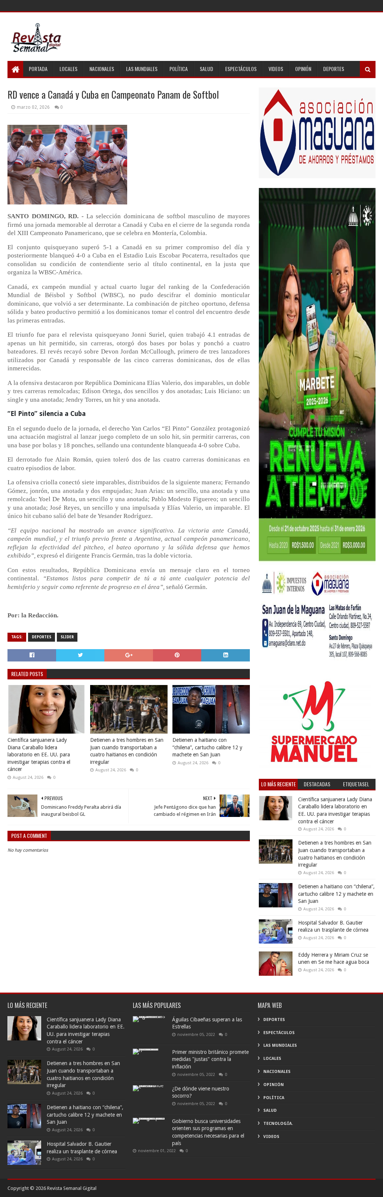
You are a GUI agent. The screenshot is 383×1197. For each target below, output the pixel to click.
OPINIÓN (303, 69)
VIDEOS (276, 69)
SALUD (206, 69)
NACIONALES (101, 69)
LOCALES (68, 69)
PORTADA (38, 69)
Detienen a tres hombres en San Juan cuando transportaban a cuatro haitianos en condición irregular (126, 751)
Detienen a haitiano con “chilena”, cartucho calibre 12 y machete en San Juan (207, 747)
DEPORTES (333, 69)
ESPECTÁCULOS (241, 69)
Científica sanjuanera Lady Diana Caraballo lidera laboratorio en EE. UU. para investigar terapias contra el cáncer (38, 754)
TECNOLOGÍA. (278, 1123)
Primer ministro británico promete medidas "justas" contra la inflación (210, 1059)
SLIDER (67, 637)
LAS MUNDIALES (141, 69)
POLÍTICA (178, 69)
